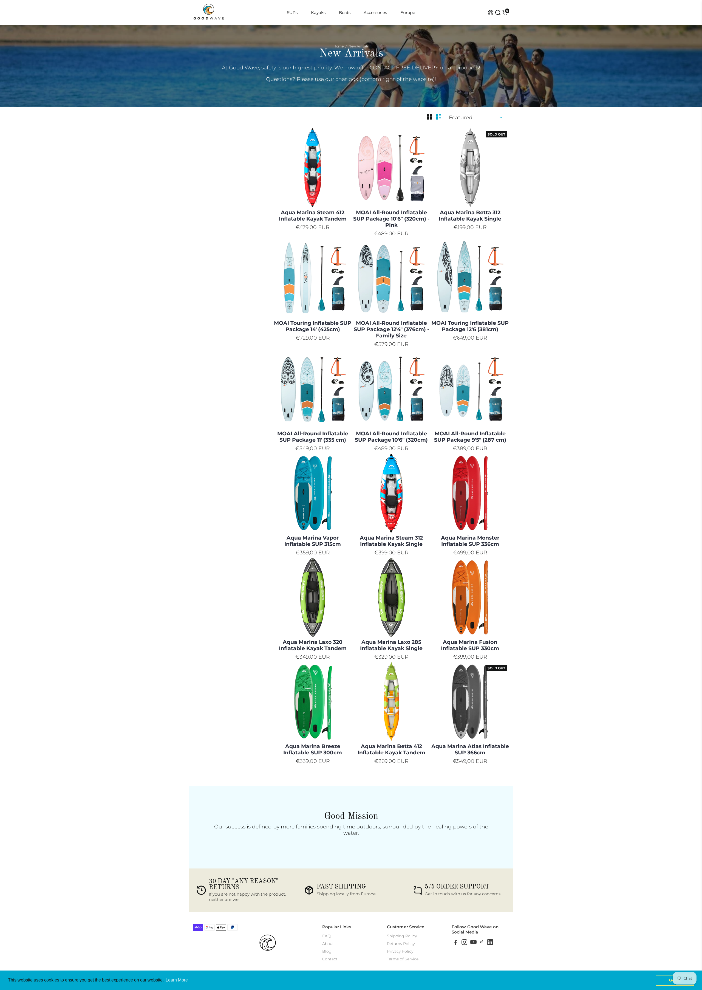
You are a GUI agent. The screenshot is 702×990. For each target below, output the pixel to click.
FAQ (326, 936)
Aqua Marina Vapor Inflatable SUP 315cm (312, 541)
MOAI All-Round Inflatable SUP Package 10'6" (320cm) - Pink (391, 218)
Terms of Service (402, 959)
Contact (330, 959)
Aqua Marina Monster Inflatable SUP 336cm (470, 541)
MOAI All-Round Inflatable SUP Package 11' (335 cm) (312, 436)
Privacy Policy (400, 951)
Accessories (375, 12)
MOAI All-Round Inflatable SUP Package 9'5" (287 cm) (470, 436)
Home (338, 46)
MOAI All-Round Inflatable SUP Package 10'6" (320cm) (391, 436)
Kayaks (318, 12)
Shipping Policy (402, 936)
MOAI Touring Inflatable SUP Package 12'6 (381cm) (470, 326)
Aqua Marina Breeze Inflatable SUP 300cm (312, 749)
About (328, 943)
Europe (407, 12)
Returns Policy (401, 943)
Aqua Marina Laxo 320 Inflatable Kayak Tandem (313, 645)
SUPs (292, 12)
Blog (327, 951)
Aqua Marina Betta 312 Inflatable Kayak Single (470, 215)
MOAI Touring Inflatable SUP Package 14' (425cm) (312, 326)
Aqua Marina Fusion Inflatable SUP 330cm (470, 645)
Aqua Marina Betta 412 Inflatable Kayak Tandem (391, 749)
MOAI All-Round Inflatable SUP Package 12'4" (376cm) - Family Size (391, 329)
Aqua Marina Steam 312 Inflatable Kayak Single (391, 541)
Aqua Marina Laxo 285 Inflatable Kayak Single (391, 645)
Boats (344, 12)
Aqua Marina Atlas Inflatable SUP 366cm (470, 749)
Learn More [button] (177, 980)
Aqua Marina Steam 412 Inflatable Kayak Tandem (313, 215)
